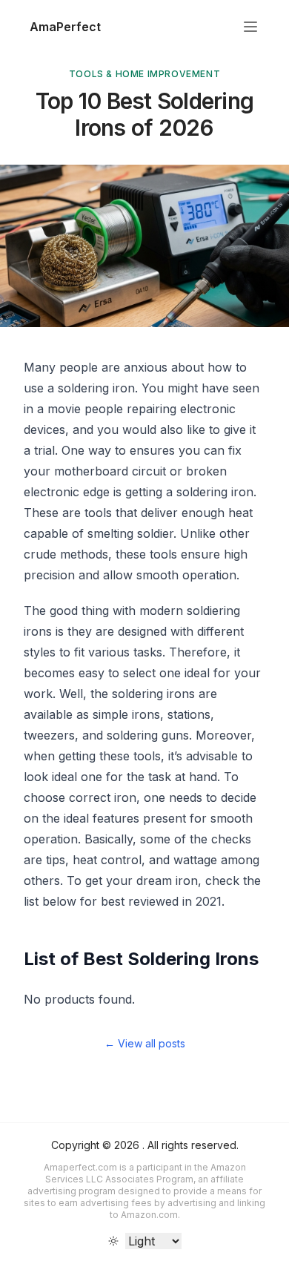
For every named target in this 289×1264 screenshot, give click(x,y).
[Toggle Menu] (250, 27)
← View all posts (144, 1043)
